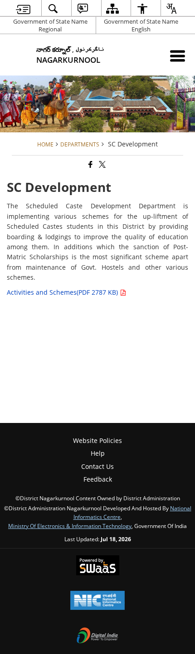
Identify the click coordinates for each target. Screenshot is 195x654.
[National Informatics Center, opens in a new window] (97, 601)
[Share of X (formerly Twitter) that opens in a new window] (102, 164)
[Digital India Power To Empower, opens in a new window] (97, 636)
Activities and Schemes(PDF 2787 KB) (63, 292)
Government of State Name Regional (50, 25)
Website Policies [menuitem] (97, 440)
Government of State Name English (141, 25)
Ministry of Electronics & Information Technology (70, 525)
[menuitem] (23, 8)
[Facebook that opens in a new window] (90, 164)
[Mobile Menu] (177, 56)
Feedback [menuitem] (97, 479)
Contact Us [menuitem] (97, 466)
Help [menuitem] (98, 453)
